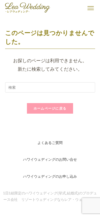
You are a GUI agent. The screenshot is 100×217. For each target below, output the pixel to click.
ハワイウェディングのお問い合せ (50, 159)
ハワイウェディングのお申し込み (50, 176)
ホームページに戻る (50, 108)
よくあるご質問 (50, 143)
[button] (90, 8)
